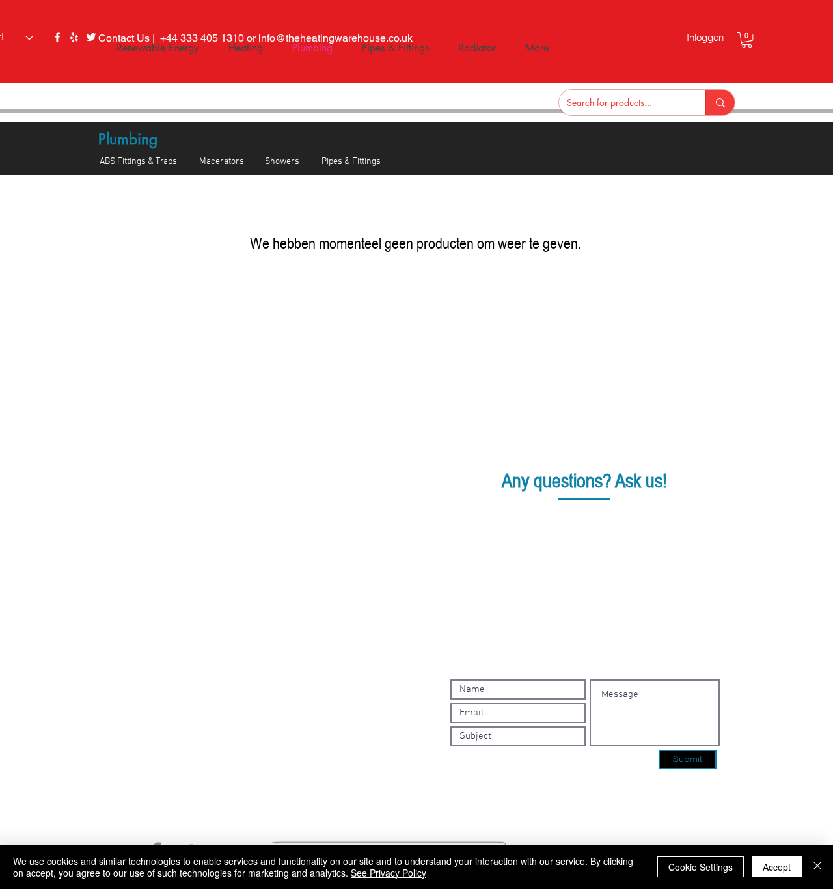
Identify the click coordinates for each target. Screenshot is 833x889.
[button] (746, 40)
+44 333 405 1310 (600, 521)
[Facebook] (57, 37)
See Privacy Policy (388, 872)
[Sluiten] (817, 867)
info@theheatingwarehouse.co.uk (597, 545)
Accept (777, 866)
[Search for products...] (720, 102)
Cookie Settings (700, 866)
